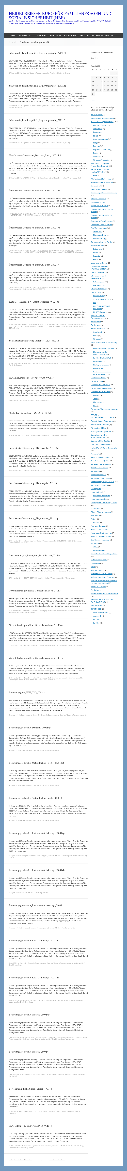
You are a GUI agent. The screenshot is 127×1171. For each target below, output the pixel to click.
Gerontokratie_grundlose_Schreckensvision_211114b (36, 625)
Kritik (95, 175)
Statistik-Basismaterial (99, 560)
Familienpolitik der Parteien (100, 384)
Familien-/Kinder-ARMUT (102, 358)
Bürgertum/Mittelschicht (99, 205)
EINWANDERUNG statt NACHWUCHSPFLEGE (99, 267)
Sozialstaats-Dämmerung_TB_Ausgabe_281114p (33, 518)
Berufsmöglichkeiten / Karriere (104, 348)
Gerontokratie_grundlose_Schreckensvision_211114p (36, 657)
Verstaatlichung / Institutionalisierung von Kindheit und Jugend (104, 581)
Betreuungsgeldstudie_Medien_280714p (29, 1014)
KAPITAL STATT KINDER (17, 326)
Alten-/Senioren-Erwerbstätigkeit (102, 118)
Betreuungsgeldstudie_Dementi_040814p (30, 727)
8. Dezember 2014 (15, 435)
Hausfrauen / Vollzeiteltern (100, 444)
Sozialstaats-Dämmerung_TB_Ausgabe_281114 (33, 483)
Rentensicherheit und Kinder (72, 326)
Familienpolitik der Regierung (60, 73)
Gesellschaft (97, 332)
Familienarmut (96, 325)
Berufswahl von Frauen (99, 189)
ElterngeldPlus (98, 285)
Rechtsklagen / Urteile (99, 529)
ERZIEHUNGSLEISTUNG (44, 324)
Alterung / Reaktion (28, 324)
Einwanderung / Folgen (99, 263)
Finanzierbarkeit (78, 363)
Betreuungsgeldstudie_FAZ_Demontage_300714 (33, 940)
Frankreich (18, 107)
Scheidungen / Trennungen (100, 540)
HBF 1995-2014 (97, 35)
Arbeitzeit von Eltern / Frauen (101, 179)
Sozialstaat (17, 365)
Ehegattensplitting (99, 235)
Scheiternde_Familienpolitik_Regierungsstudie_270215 (37, 120)
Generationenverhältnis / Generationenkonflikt (66, 610)
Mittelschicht (79, 252)
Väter (93, 566)
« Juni (93, 100)
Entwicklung (97, 132)
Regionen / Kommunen (101, 149)
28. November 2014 (15, 470)
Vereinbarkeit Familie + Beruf (101, 573)
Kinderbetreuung (99, 295)
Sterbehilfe (97, 156)
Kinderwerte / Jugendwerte (100, 478)
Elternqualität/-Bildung (99, 289)
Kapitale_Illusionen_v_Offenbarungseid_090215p (34, 301)
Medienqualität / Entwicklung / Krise (21, 1002)
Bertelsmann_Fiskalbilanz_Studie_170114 (30, 1088)
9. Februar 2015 (14, 324)
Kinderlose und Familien (59, 435)
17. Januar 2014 (14, 1111)
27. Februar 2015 (15, 73)
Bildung (96, 619)
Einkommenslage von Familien (102, 242)
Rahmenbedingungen (98, 526)
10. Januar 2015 (14, 400)
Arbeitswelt (97, 616)
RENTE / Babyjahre (55, 326)
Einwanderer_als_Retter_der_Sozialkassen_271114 (35, 555)
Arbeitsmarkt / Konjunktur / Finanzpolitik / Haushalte (100, 164)
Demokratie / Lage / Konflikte (101, 224)
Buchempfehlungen (61, 250)
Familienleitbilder (97, 381)
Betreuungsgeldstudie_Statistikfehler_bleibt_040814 (35, 798)
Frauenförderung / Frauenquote (102, 421)
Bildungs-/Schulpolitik (98, 199)
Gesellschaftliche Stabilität (100, 441)
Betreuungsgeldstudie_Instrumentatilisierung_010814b (36, 870)
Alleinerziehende (97, 114)
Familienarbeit (96, 321)
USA (95, 405)
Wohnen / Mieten (97, 605)
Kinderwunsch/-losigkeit (99, 485)
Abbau (26, 470)
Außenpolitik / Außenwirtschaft (102, 182)
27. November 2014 (15, 578)
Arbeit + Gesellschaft (101, 612)
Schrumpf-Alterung (70, 35)
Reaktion (96, 146)
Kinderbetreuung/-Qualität (31, 1039)
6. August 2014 (14, 715)
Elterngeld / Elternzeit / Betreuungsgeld (46, 715)
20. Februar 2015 (15, 178)
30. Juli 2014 (13, 963)
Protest (93, 519)
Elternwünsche (96, 292)
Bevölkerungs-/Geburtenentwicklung (104, 193)
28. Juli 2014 (13, 1037)
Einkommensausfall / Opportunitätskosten (100, 353)
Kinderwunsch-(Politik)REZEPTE (42, 215)
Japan (95, 398)
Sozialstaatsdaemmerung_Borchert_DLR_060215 (34, 340)
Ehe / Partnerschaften (99, 228)
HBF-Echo (109, 35)
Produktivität (95, 515)
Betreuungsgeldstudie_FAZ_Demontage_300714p (34, 977)
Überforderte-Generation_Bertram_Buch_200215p (34, 227)
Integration (97, 256)
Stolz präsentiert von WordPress (20, 1160)
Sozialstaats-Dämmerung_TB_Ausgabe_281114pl (34, 448)
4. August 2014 (14, 750)
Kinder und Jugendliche (101, 495)
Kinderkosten (98, 368)
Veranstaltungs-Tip (97, 570)
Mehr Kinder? (84, 35)
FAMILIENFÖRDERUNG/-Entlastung (69, 541)
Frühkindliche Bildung (98, 428)
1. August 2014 (14, 856)
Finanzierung (97, 361)
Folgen (67, 578)
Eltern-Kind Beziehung (99, 272)
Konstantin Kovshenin (57, 1160)
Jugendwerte (95, 454)
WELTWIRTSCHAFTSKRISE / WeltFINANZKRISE (102, 600)
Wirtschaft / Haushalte (101, 160)
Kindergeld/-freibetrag (101, 365)
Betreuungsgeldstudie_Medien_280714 (28, 1051)
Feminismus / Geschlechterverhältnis (104, 409)
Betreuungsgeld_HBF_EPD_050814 (27, 692)
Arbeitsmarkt (97, 128)
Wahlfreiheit (69, 1039)
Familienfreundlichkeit (98, 378)
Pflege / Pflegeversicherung (101, 512)
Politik (11, 365)
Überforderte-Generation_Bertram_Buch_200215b (34, 190)
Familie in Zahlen (55, 35)
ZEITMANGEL (13, 328)
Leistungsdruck (96, 492)
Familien (83, 324)
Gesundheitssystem (100, 139)
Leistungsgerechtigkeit (99, 499)
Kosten (72, 578)
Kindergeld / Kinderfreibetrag (101, 464)
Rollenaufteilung (99, 238)
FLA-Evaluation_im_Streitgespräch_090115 (31, 377)
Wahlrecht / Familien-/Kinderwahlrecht (22, 612)
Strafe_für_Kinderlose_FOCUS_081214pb (30, 412)
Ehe (94, 302)
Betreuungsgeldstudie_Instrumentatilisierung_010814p (36, 833)
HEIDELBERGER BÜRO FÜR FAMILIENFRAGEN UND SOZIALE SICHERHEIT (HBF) (60, 15)
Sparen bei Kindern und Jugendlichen (104, 554)
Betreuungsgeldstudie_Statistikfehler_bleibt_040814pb (36, 762)
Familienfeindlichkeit (66, 363)
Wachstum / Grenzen (98, 586)
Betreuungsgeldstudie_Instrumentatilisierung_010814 (36, 905)
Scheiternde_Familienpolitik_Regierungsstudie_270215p (37, 85)
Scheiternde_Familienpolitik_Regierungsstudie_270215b (37, 53)
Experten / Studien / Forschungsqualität (36, 73)
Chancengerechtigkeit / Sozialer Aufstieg (33, 1037)
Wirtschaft (97, 339)
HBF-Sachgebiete (40, 35)
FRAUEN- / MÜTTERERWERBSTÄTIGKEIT (37, 252)
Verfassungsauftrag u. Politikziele (103, 577)
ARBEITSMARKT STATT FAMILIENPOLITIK (100, 170)
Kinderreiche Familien (98, 474)
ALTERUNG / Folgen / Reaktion (33, 178)
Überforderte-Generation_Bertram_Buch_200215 (34, 264)
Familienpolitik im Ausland (100, 391)
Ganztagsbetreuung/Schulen (101, 431)
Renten (95, 153)
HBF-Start (12, 35)
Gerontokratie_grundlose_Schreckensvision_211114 (35, 590)
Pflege (95, 142)
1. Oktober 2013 (14, 1146)
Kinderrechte (95, 471)
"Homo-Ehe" (97, 231)
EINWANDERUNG (30, 578)
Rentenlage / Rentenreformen (19, 680)
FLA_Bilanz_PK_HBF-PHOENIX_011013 (30, 1125)
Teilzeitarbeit (95, 563)
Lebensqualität (96, 488)
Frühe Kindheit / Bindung (100, 424)
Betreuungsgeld (26, 715)
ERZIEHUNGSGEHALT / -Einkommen (34, 1111)
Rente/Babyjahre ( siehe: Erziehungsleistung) (102, 373)
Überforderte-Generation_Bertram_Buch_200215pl (35, 155)
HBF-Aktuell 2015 (25, 35)
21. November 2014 (15, 610)
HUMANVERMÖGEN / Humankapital (104, 448)
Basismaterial (49, 178)
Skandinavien (98, 402)
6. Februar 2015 (14, 363)
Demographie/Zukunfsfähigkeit (102, 221)
